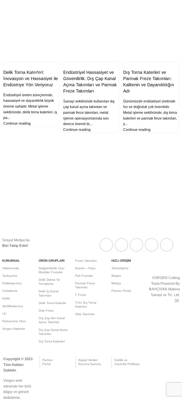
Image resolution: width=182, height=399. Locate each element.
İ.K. (35, 65)
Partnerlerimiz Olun (46, 73)
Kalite (36, 50)
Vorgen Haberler (44, 80)
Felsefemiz (40, 42)
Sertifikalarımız (43, 58)
